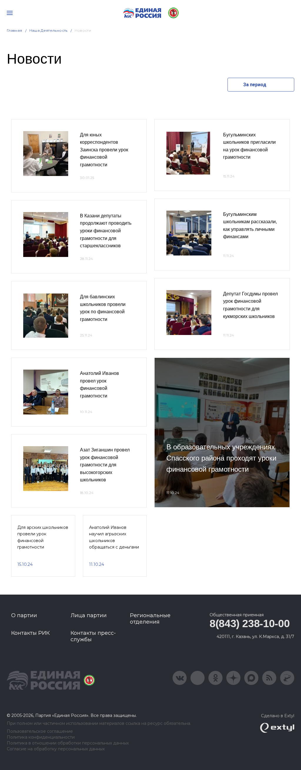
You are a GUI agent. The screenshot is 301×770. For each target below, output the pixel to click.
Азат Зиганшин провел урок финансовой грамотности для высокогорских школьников (105, 464)
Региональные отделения (150, 618)
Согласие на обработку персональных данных (56, 749)
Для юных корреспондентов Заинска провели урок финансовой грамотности (104, 149)
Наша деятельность (48, 30)
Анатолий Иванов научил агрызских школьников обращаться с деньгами (114, 537)
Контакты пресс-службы (93, 636)
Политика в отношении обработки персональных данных (68, 743)
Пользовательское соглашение (40, 731)
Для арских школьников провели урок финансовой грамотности (42, 537)
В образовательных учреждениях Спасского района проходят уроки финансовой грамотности (221, 458)
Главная (14, 30)
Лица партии (89, 615)
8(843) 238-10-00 (250, 623)
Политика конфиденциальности (41, 737)
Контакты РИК (30, 633)
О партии (24, 615)
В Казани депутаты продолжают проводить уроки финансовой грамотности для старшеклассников (105, 230)
